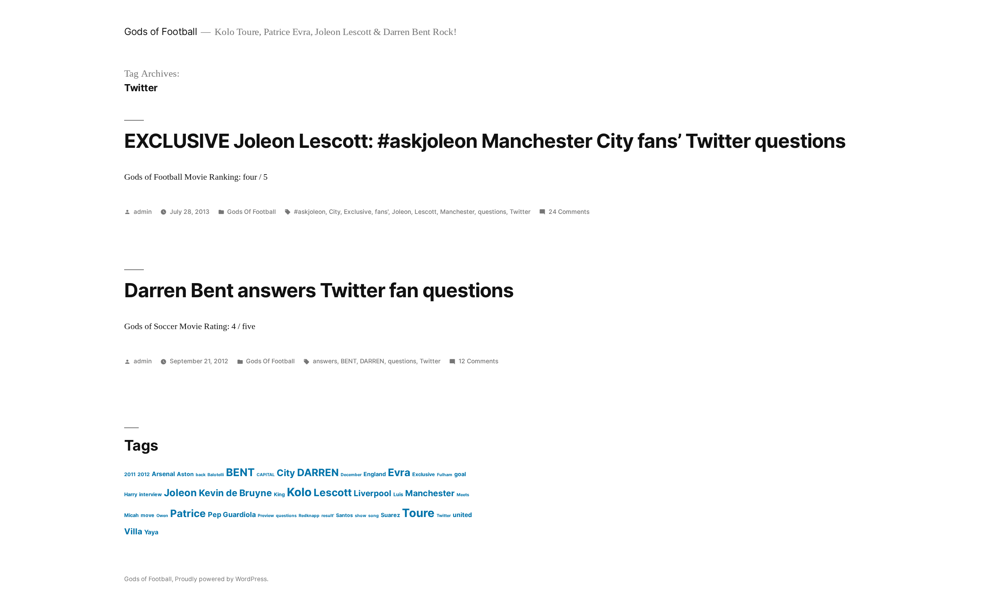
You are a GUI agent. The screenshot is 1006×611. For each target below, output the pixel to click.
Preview (266, 515)
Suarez (390, 515)
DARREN (372, 361)
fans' (381, 211)
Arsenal (163, 474)
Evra (399, 472)
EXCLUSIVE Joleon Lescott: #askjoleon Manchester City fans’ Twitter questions (485, 141)
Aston (185, 474)
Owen (162, 515)
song (373, 515)
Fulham (444, 474)
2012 (144, 474)
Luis (398, 494)
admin (143, 211)
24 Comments (569, 211)
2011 (130, 474)
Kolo (299, 492)
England (374, 474)
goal (460, 474)
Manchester (457, 211)
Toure (418, 513)
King (279, 494)
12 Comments (478, 361)
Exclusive (357, 211)
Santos (344, 515)
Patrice (188, 513)
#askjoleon (309, 211)
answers (325, 361)
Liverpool (372, 493)
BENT (348, 361)
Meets (463, 494)
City (334, 211)
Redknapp (309, 515)
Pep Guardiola (232, 514)
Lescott (426, 211)
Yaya (151, 532)
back (201, 474)
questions (492, 211)
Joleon (401, 211)
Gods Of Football (251, 211)
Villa (133, 531)
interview (150, 494)
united (462, 515)
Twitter (520, 211)
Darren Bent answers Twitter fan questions (319, 290)
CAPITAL (266, 474)
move (147, 515)
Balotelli (215, 474)
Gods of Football (160, 31)
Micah (131, 515)
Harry (130, 494)
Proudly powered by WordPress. (221, 579)
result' (327, 515)
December (351, 474)
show (360, 515)
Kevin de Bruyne (235, 493)
